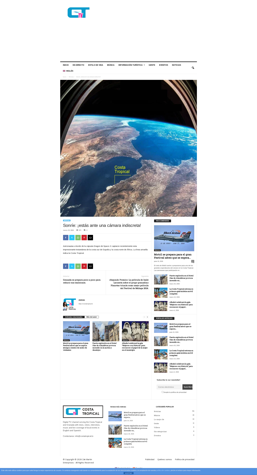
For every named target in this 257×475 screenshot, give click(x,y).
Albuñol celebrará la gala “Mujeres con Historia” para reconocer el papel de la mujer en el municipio (135, 346)
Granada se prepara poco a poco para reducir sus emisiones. (82, 281)
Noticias (176, 65)
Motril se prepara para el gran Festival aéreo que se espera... (173, 256)
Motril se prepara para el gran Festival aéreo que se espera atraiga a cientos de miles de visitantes (75, 346)
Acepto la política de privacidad (174, 392)
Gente (152, 65)
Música (110, 65)
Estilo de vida (95, 65)
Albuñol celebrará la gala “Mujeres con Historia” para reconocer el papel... (181, 304)
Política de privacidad (137, 3)
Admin (82, 300)
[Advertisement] (128, 41)
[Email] (90, 237)
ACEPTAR (128, 473)
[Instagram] (186, 3)
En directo (78, 65)
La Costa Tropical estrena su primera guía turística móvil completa (181, 291)
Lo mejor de (159, 419)
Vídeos (157, 427)
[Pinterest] (84, 237)
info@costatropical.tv (84, 436)
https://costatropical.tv (86, 304)
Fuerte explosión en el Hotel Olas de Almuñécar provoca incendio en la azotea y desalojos (104, 346)
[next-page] (147, 317)
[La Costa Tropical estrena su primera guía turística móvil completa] (160, 293)
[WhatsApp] (78, 237)
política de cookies (163, 470)
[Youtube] (194, 3)
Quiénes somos (119, 3)
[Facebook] (182, 3)
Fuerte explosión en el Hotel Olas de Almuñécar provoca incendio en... (181, 278)
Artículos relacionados (73, 317)
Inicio (66, 65)
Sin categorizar (160, 431)
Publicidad (106, 3)
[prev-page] (144, 317)
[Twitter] (190, 3)
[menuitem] (68, 71)
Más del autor (91, 317)
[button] (193, 68)
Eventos (163, 65)
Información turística (130, 65)
